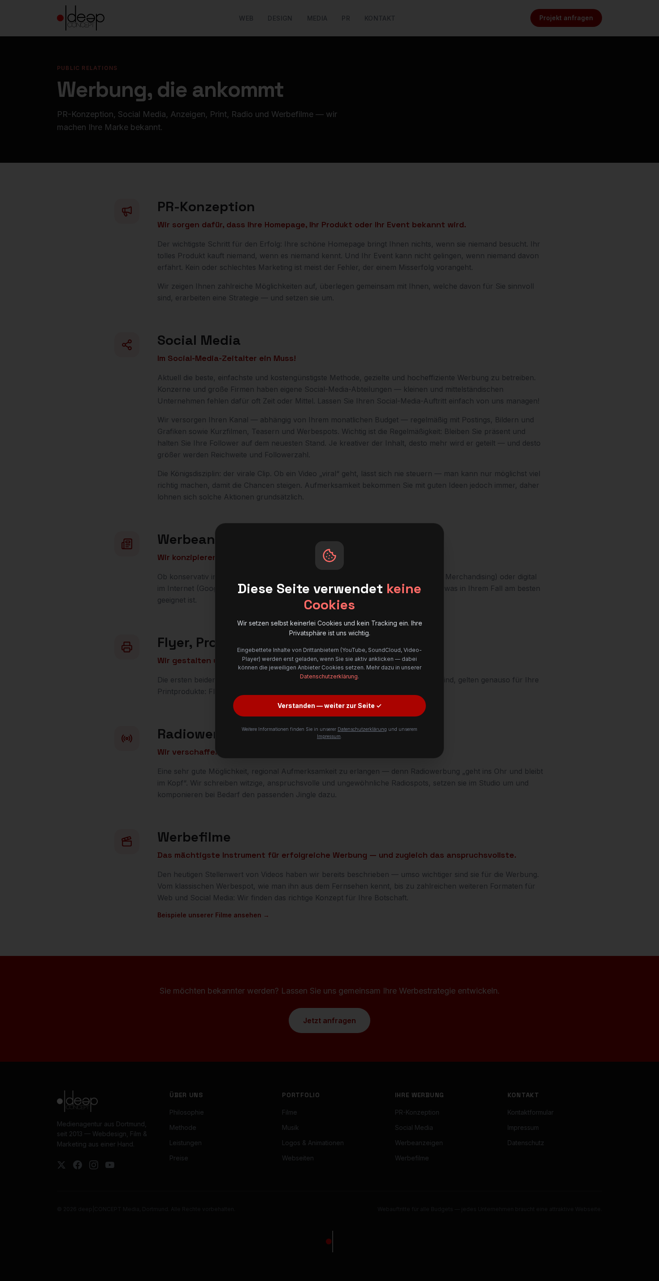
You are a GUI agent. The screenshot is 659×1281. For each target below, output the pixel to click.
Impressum (329, 736)
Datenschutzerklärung (329, 676)
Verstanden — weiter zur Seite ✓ (329, 705)
